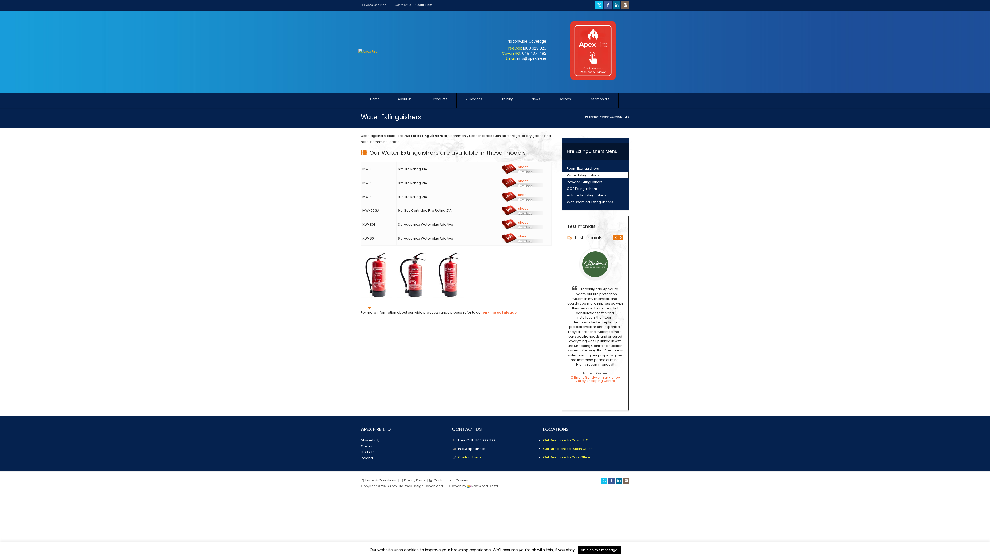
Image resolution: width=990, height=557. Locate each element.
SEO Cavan (452, 486)
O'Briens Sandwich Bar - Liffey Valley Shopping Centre (595, 379)
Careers (564, 99)
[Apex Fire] (368, 51)
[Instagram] (625, 5)
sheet (523, 167)
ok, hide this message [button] (599, 549)
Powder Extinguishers (585, 181)
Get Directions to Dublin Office (568, 448)
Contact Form (469, 457)
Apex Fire (396, 486)
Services (475, 99)
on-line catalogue (500, 312)
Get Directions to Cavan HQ (566, 440)
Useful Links (424, 5)
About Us (405, 99)
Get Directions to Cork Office (566, 457)
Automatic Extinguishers (587, 195)
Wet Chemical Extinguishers (590, 202)
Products (440, 99)
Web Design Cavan (420, 486)
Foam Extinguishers (583, 168)
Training (507, 99)
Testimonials (599, 99)
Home (375, 99)
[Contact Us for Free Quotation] (593, 82)
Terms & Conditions (380, 480)
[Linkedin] (616, 5)
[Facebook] (608, 5)
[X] (599, 5)
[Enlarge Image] (376, 252)
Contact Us (403, 5)
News (536, 99)
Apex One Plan (376, 5)
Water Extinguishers (583, 175)
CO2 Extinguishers (582, 188)
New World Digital (485, 486)
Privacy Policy (414, 480)
